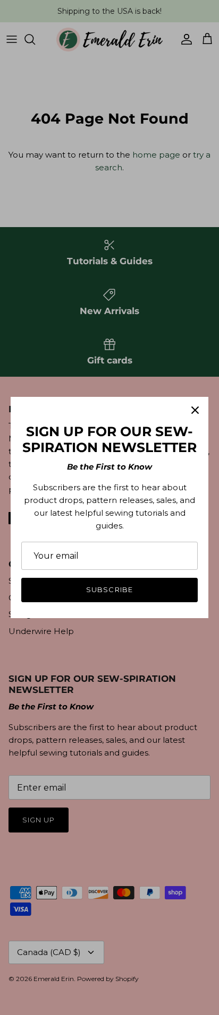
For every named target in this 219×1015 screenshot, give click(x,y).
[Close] (195, 410)
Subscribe (109, 589)
